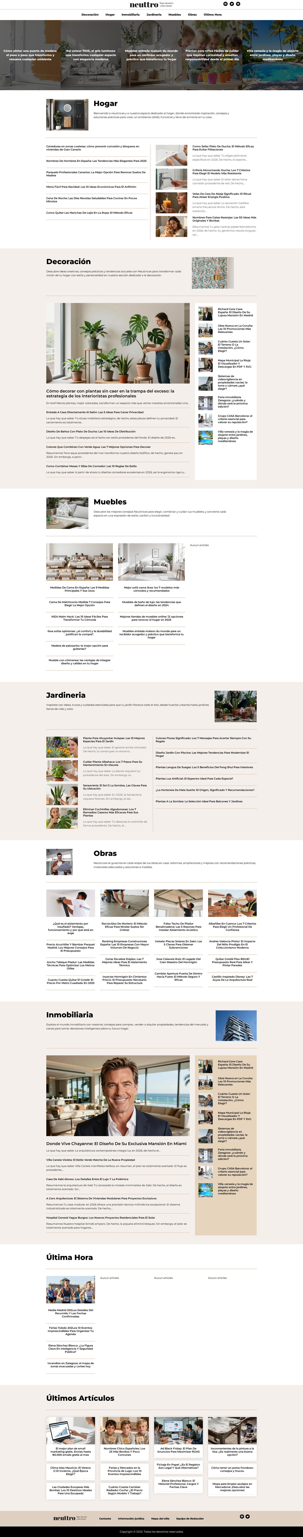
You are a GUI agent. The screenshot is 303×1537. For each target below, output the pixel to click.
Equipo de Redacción (190, 1518)
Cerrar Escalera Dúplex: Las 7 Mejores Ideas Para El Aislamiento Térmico (124, 962)
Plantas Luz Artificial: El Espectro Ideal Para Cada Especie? (194, 778)
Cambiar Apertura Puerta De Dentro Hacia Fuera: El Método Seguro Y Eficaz (178, 976)
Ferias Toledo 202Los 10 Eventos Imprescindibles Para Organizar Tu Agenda (71, 1331)
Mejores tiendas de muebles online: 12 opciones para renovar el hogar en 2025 (151, 618)
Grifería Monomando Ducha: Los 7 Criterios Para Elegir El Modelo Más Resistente (221, 172)
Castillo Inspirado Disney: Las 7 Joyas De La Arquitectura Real (232, 978)
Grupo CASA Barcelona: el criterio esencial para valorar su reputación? (235, 419)
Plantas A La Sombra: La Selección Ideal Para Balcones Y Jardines (199, 801)
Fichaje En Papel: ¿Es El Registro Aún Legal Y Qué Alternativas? (178, 1466)
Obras (192, 14)
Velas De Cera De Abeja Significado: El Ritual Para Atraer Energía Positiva (222, 195)
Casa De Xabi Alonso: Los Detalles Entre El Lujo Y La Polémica (87, 1179)
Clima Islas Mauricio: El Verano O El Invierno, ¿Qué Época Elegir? (70, 1471)
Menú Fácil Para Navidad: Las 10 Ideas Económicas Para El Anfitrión (91, 186)
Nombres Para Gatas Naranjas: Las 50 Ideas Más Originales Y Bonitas (224, 219)
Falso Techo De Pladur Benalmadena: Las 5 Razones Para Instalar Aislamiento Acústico (178, 927)
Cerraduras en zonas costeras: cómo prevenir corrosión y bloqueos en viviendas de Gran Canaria (92, 148)
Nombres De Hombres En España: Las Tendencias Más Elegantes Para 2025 (96, 161)
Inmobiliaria (131, 14)
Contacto (105, 1518)
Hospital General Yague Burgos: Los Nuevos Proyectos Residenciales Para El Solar (100, 1217)
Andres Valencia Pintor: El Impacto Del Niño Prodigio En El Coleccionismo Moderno (232, 944)
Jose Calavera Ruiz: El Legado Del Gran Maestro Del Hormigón (178, 960)
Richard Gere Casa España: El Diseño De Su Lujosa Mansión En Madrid (235, 312)
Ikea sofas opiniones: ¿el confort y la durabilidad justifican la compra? (80, 633)
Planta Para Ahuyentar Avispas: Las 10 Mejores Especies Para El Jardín (114, 740)
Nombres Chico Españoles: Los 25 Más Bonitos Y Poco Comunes (124, 1451)
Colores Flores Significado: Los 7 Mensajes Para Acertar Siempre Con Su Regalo (203, 740)
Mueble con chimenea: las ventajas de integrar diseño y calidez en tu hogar (79, 662)
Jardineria (154, 14)
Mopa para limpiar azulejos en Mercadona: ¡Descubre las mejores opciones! (232, 1487)
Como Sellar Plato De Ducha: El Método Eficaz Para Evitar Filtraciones (223, 148)
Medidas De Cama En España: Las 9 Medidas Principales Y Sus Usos (79, 589)
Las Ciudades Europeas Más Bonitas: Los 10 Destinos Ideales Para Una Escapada (70, 1490)
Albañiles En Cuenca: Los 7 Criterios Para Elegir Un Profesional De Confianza (232, 927)
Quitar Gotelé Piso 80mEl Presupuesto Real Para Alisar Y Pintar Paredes (232, 962)
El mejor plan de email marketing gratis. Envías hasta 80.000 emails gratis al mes (70, 1451)
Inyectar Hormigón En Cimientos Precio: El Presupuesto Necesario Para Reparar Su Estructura (124, 980)
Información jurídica (131, 1518)
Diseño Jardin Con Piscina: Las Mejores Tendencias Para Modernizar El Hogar (202, 754)
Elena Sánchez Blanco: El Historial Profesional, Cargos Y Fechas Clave (178, 1484)
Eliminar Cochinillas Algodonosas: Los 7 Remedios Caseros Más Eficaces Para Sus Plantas (110, 812)
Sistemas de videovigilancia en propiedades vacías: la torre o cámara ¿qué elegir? (232, 382)
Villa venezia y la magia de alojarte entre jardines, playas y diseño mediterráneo (235, 436)
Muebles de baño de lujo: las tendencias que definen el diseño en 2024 (151, 604)
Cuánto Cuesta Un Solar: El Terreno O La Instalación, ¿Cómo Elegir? (234, 346)
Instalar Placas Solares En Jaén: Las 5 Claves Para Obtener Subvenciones (178, 944)
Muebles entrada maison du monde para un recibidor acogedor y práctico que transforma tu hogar (151, 634)
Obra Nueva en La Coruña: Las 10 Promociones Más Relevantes (235, 329)
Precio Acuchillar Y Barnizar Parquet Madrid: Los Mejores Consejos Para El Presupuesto (70, 947)
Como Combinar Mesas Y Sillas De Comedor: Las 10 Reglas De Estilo (91, 466)
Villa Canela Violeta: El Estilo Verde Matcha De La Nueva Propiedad (90, 1160)
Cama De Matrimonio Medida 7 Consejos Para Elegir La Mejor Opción (79, 604)
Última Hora (213, 14)
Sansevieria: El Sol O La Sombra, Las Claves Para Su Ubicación (115, 787)
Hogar (110, 14)
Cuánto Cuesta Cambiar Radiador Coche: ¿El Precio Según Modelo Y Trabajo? (124, 1490)
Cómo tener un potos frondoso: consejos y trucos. (232, 1469)
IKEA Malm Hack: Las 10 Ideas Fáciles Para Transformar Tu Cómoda (79, 618)
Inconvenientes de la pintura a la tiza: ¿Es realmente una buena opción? (232, 1451)
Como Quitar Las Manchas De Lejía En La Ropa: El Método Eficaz (89, 212)
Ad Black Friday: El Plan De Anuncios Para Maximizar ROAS (178, 1450)
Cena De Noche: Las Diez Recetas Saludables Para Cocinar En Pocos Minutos (91, 200)
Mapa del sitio (160, 1518)
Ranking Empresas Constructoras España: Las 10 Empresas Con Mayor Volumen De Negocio (124, 944)
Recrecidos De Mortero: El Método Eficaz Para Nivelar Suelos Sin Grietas (124, 927)
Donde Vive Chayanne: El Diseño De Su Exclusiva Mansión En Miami (116, 1143)
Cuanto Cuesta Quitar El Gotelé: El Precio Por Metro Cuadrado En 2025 (71, 981)
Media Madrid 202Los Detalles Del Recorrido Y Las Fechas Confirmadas (70, 1313)
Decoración (90, 14)
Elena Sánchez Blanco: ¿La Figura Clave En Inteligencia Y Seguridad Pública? (70, 1348)
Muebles (175, 14)
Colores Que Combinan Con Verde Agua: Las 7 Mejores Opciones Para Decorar (98, 447)
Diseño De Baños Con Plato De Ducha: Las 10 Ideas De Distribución (91, 431)
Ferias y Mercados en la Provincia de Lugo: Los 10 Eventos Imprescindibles (125, 1471)
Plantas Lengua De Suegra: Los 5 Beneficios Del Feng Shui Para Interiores (204, 767)
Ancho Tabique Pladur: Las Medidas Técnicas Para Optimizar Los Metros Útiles (71, 965)
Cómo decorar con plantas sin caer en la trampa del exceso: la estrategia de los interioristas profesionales (110, 393)
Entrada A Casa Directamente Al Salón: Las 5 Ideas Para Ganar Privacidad (94, 412)
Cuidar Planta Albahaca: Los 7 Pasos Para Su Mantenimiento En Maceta (112, 763)
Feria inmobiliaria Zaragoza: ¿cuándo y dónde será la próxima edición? (233, 402)
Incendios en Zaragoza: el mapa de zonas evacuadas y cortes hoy (71, 1365)
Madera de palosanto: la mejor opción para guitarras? (79, 647)
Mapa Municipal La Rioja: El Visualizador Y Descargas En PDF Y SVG (234, 363)
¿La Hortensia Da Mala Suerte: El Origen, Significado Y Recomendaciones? (205, 790)
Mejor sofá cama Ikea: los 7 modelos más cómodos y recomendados (151, 589)
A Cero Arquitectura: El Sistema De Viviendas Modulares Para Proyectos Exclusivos (101, 1198)
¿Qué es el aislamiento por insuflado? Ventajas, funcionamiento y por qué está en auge (70, 928)
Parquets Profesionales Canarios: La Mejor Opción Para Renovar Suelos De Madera (96, 174)
